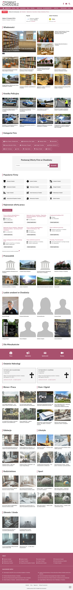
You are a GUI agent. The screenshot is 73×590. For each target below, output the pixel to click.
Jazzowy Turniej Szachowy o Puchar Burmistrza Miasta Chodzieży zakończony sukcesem (62, 32)
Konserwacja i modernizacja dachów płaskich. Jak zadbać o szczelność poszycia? (44, 423)
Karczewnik (56, 286)
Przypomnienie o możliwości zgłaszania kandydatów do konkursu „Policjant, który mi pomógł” (62, 126)
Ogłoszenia (23, 8)
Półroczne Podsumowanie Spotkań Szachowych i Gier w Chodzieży (17, 577)
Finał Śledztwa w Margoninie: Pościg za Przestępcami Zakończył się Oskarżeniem (28, 110)
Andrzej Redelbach (58, 338)
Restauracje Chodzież (34, 198)
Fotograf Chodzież (24, 561)
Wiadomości (8, 8)
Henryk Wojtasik (23, 338)
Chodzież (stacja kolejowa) (25, 271)
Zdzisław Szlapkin (40, 338)
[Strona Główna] (3, 8)
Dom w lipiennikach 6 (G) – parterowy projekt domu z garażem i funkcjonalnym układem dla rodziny (62, 405)
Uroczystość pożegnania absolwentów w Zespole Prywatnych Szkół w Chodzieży (10, 110)
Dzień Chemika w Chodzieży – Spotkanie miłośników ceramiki (16, 579)
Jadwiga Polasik (5, 338)
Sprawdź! (54, 165)
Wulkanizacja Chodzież (58, 192)
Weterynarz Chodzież (8, 561)
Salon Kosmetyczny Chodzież (36, 192)
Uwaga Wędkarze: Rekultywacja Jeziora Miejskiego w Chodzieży (52, 579)
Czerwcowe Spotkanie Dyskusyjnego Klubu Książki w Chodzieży (52, 575)
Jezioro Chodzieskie (24, 286)
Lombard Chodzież (57, 181)
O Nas (31, 585)
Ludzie (69, 8)
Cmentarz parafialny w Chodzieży (9, 286)
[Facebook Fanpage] (63, 3)
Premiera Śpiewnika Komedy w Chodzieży (12, 575)
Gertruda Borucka (40, 316)
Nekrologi (39, 8)
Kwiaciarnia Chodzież (59, 559)
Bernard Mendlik (5, 316)
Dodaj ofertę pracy (7, 210)
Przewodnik (64, 8)
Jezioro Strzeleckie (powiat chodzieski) (45, 286)
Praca (28, 8)
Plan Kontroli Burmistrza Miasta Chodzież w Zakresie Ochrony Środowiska (43, 69)
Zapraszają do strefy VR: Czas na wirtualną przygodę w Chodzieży (17, 572)
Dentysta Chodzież (10, 181)
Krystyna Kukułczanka (24, 316)
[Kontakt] (66, 3)
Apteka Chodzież (33, 181)
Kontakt (27, 585)
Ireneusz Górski (57, 316)
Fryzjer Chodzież (10, 192)
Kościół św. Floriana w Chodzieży (61, 271)
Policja (13, 8)
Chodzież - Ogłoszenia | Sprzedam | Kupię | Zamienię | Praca (35, 11)
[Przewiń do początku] (70, 587)
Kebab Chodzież (56, 198)
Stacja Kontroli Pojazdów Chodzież (14, 198)
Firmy (17, 8)
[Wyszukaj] (69, 3)
